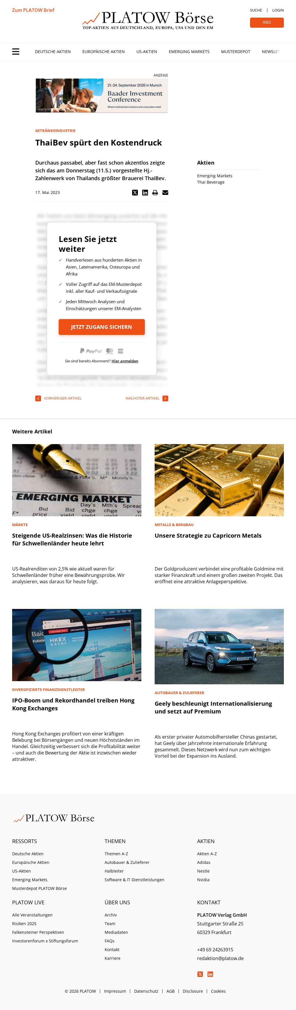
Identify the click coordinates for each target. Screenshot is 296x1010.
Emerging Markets (189, 51)
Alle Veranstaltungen (32, 915)
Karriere (113, 958)
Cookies (218, 991)
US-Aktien (146, 51)
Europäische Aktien (103, 51)
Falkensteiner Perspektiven (38, 932)
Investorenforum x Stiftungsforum (45, 941)
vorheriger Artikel (63, 398)
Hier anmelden (125, 361)
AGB (170, 991)
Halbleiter (114, 871)
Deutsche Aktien (53, 51)
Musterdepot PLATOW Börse (39, 888)
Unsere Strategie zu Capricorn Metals (208, 535)
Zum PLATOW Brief (33, 10)
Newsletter (274, 51)
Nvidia (203, 879)
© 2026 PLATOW (80, 991)
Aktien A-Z (207, 853)
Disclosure (193, 991)
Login (278, 10)
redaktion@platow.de (220, 958)
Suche (256, 10)
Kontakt (112, 949)
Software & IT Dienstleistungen (134, 879)
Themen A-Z (116, 853)
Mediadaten (116, 932)
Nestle (203, 871)
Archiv (111, 915)
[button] (135, 192)
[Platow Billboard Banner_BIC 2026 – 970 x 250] (101, 96)
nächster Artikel (143, 398)
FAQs (109, 941)
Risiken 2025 (24, 923)
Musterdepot (235, 51)
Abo (267, 22)
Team (110, 923)
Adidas (203, 862)
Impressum (115, 991)
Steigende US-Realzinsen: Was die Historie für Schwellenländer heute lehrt (72, 539)
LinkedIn (210, 974)
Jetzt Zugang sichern (101, 326)
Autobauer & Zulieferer (127, 862)
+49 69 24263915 (215, 949)
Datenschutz (146, 991)
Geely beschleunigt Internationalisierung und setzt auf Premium (213, 707)
